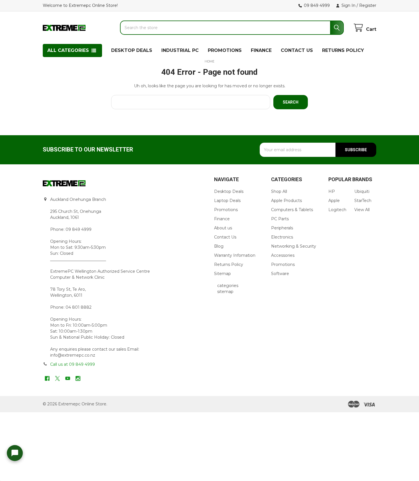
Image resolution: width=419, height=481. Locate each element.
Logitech (337, 209)
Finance (222, 218)
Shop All (279, 191)
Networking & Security (293, 246)
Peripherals (282, 228)
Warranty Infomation (234, 255)
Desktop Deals (228, 191)
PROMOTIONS (225, 50)
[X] (57, 378)
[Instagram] (78, 378)
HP (331, 191)
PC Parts (280, 218)
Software (280, 273)
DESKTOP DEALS (131, 50)
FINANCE (261, 50)
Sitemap (222, 273)
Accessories (282, 255)
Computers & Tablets (292, 209)
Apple (334, 200)
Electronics (282, 237)
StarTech (362, 200)
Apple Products (286, 200)
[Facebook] (47, 378)
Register (367, 5)
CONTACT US (297, 50)
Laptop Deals (227, 200)
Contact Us (225, 237)
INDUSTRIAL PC (180, 50)
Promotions (226, 209)
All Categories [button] (68, 50)
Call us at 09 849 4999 (72, 364)
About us (223, 228)
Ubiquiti (361, 191)
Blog (218, 246)
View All (362, 209)
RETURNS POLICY (343, 50)
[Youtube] (67, 378)
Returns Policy (228, 264)
